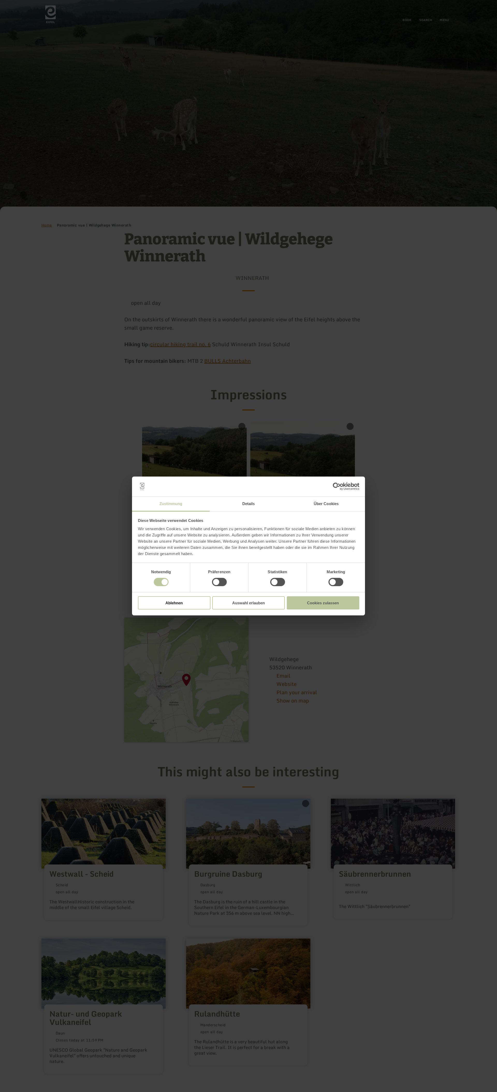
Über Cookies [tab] (326, 503)
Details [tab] (248, 503)
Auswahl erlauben (248, 603)
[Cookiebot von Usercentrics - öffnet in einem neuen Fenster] (336, 486)
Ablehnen (174, 603)
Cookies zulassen (323, 603)
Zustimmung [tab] (170, 503)
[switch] (219, 582)
